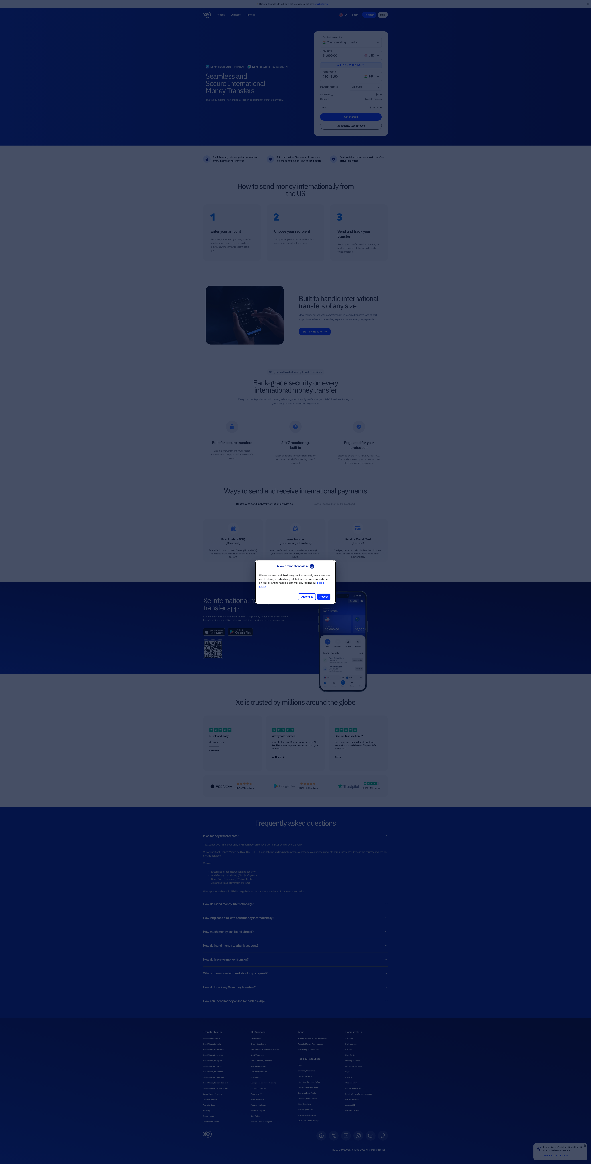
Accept (324, 596)
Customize (306, 596)
